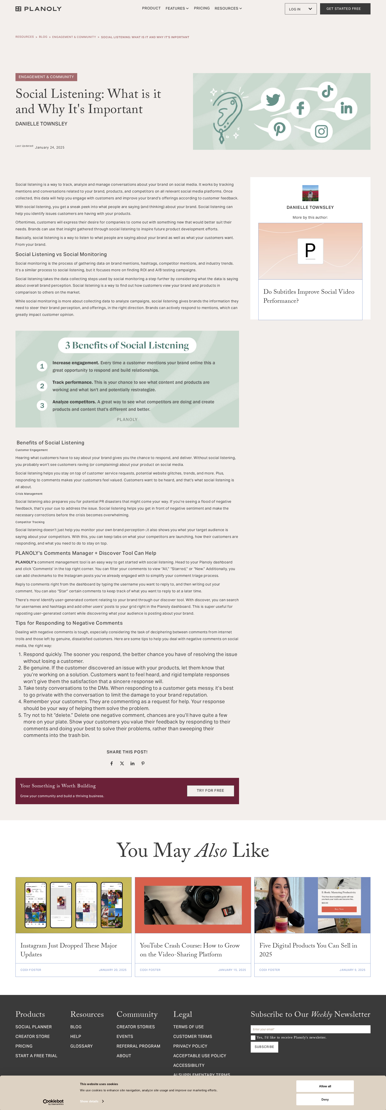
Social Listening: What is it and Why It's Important (145, 37)
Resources (24, 37)
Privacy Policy (190, 1046)
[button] (177, 9)
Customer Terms (192, 1037)
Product (151, 8)
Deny (325, 1099)
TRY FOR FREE (210, 791)
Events (125, 1037)
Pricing (24, 1046)
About (124, 1056)
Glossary (81, 1046)
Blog (43, 37)
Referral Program (138, 1046)
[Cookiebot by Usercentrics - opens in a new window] (53, 1102)
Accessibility (189, 1066)
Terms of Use (188, 1027)
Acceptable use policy (199, 1056)
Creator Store (32, 1037)
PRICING (202, 8)
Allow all (325, 1086)
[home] (38, 8)
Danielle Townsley (310, 207)
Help (75, 1037)
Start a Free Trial (36, 1056)
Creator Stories (136, 1027)
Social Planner (33, 1027)
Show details (89, 1101)
